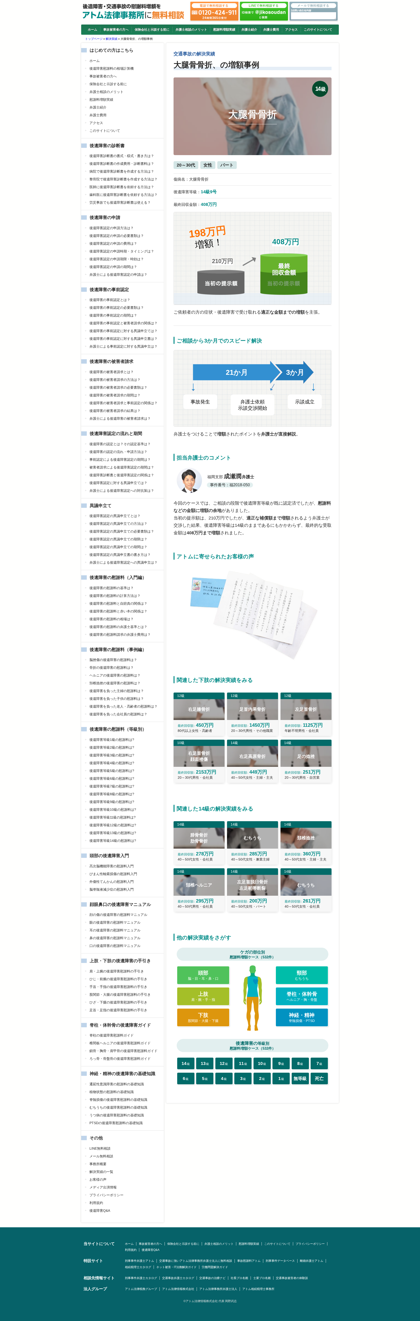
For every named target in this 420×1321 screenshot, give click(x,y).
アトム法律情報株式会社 (178, 1289)
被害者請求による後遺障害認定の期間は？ (121, 467)
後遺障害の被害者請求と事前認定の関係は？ (123, 403)
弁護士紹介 (249, 29)
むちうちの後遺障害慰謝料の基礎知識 (118, 1107)
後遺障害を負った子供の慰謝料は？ (116, 699)
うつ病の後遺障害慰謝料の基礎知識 (116, 1115)
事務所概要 (97, 1164)
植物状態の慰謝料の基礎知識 (111, 1092)
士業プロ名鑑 (262, 1278)
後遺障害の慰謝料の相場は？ (111, 619)
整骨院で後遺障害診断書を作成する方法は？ (123, 179)
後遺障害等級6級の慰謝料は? (111, 778)
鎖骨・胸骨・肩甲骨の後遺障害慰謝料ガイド (123, 1051)
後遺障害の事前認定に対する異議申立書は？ (123, 339)
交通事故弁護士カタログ (178, 1278)
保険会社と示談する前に (152, 29)
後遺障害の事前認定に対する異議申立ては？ (123, 331)
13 (205, 1063)
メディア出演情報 (103, 1187)
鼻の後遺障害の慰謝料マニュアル (114, 938)
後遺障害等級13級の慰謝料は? (112, 833)
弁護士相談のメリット (191, 29)
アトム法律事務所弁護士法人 (218, 1289)
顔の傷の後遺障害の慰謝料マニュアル (118, 915)
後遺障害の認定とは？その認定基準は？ (120, 444)
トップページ (94, 39)
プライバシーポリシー (106, 1195)
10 (262, 1063)
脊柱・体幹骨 (302, 996)
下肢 (203, 1017)
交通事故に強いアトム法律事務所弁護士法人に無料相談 (195, 1260)
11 (243, 1063)
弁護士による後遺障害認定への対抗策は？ (121, 491)
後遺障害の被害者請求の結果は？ (114, 411)
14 (186, 1063)
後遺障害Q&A (99, 1210)
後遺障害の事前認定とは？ (109, 300)
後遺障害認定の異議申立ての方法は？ (118, 524)
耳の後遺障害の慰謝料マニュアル (114, 930)
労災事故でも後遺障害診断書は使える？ (120, 202)
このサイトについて (318, 29)
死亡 (319, 1078)
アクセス (291, 29)
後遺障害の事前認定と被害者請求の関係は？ (123, 323)
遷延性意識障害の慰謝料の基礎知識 (116, 1084)
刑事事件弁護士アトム (139, 1260)
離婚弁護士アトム (311, 1260)
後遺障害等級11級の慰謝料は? (112, 817)
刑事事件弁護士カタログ (141, 1278)
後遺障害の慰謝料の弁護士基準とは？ (118, 627)
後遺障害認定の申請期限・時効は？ (116, 259)
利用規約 (96, 1203)
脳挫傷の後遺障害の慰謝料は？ (113, 660)
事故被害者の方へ (116, 29)
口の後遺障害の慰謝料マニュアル (114, 946)
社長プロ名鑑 (239, 1278)
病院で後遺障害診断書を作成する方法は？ (121, 171)
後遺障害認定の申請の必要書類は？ (116, 236)
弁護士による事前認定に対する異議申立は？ (123, 346)
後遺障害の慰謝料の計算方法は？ (114, 596)
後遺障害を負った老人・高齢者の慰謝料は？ (123, 706)
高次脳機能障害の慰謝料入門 (111, 866)
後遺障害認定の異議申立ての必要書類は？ (121, 531)
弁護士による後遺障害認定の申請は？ (118, 274)
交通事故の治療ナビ (212, 1278)
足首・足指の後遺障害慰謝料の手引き (118, 1010)
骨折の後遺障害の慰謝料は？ (111, 667)
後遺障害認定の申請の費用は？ (113, 243)
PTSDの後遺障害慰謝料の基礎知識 (116, 1123)
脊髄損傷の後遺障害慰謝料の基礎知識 (118, 1100)
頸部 (302, 975)
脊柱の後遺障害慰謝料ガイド (111, 1035)
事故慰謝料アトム (249, 1260)
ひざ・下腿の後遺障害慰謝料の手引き (118, 1002)
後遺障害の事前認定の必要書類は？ (116, 307)
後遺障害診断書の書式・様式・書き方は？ (121, 156)
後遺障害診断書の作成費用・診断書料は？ (121, 164)
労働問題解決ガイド (215, 1267)
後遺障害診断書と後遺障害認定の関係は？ (121, 475)
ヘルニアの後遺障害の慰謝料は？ (114, 675)
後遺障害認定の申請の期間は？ (113, 267)
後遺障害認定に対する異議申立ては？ (118, 483)
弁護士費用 (271, 29)
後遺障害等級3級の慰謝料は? (111, 755)
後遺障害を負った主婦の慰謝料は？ (116, 691)
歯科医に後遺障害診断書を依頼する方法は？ (123, 195)
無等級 (300, 1078)
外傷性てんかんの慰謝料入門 (111, 882)
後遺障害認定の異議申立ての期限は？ (118, 539)
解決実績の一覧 (101, 1172)
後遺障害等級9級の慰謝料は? (111, 802)
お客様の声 (97, 1179)
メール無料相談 (101, 1156)
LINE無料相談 (100, 1148)
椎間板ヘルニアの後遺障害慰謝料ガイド (120, 1043)
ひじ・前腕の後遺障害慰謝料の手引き (118, 979)
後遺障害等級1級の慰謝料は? (111, 740)
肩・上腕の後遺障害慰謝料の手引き (116, 971)
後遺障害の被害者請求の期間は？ (114, 395)
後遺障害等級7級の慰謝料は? (111, 786)
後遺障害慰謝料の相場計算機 (111, 68)
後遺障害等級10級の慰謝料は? (112, 809)
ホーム (92, 29)
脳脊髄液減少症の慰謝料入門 (111, 889)
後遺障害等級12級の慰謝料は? (112, 825)
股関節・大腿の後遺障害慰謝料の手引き (120, 994)
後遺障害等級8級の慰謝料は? (111, 794)
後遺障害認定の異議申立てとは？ (114, 516)
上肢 (203, 996)
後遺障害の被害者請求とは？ (111, 372)
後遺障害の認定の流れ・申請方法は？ (118, 452)
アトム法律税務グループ (141, 1289)
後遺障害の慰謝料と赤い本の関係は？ (118, 611)
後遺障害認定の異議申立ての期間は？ (118, 547)
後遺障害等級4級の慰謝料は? (111, 763)
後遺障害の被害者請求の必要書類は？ (118, 387)
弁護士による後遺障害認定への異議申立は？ (123, 562)
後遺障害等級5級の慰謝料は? (111, 771)
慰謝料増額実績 (224, 29)
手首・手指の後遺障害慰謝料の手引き (118, 987)
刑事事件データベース (280, 1260)
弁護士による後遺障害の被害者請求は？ (120, 418)
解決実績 (111, 39)
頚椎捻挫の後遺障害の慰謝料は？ (114, 683)
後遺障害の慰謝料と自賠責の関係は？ (118, 603)
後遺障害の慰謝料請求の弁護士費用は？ (120, 634)
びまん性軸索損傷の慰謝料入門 (113, 874)
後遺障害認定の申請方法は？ (111, 228)
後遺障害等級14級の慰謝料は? (112, 841)
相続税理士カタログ (138, 1267)
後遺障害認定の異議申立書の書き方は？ (120, 555)
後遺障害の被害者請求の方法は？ (114, 380)
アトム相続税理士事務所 (258, 1289)
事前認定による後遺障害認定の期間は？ (120, 459)
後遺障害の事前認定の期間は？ (113, 315)
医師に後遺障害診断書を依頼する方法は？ (121, 187)
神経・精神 (302, 1017)
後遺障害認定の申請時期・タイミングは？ (121, 251)
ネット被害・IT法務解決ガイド (176, 1267)
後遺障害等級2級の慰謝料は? (111, 747)
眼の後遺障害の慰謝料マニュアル (114, 922)
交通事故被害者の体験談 (292, 1278)
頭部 (203, 975)
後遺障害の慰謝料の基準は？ (111, 588)
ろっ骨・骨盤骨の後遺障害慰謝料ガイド (120, 1059)
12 (224, 1063)
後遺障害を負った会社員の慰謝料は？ (118, 714)
